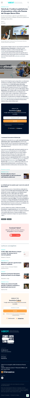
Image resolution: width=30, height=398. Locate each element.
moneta (11, 158)
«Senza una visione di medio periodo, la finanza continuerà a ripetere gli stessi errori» (10, 285)
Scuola (9, 219)
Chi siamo (3, 356)
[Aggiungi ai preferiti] (28, 6)
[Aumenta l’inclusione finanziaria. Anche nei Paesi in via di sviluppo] (26, 276)
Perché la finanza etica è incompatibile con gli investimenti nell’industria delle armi (11, 175)
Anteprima (19, 128)
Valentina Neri (4, 289)
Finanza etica (5, 6)
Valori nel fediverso (6, 351)
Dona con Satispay (15, 235)
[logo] (15, 2)
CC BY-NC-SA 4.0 (5, 385)
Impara (7, 151)
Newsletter (4, 358)
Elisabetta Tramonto (5, 257)
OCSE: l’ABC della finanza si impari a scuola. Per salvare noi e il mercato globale (11, 253)
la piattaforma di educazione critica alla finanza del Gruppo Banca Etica (15, 98)
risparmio (21, 158)
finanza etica (12, 160)
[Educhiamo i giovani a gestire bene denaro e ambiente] (26, 265)
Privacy (2, 395)
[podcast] (2, 378)
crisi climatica (11, 161)
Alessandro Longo (5, 278)
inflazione (3, 85)
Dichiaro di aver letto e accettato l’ (14, 125)
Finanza (4, 219)
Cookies (7, 395)
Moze (17, 395)
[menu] (1, 2)
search (28, 2)
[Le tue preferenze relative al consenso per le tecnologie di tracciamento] (27, 395)
